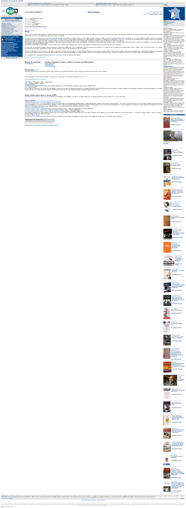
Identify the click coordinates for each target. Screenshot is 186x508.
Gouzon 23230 (153, 14)
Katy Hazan (174, 481)
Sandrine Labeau (176, 296)
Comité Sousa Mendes (177, 176)
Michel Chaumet (176, 242)
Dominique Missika (177, 229)
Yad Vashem (156, 11)
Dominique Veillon (177, 230)
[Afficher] (32, 30)
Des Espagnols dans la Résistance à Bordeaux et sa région (178, 365)
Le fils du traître (175, 165)
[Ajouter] (36, 70)
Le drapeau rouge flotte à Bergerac (179, 259)
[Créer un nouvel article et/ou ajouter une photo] (35, 26)
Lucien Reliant (33, 34)
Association (94, 500)
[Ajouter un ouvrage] (174, 492)
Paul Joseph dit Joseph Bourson (34, 86)
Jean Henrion (174, 455)
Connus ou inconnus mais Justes (34, 103)
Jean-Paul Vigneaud (177, 441)
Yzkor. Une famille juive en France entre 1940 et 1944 (178, 418)
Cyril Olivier (174, 243)
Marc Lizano (175, 204)
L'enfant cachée (176, 206)
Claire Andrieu (174, 349)
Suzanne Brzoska (50, 63)
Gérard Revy (174, 163)
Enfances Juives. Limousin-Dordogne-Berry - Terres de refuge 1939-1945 (178, 472)
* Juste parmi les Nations (7, 498)
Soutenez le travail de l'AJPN (12, 1)
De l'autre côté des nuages (33, 115)
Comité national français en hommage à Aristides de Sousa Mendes (43, 102)
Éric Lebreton (174, 308)
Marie (26, 34)
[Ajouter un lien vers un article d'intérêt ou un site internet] (49, 100)
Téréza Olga (181, 375)
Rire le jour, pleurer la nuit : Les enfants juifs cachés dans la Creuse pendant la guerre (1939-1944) (177, 485)
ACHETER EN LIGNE (176, 124)
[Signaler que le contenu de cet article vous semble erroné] (41, 125)
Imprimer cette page (12, 58)
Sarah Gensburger (176, 351)
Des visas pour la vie (177, 310)
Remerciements (101, 500)
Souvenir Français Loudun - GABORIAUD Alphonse (39, 108)
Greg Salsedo (175, 205)
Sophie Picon (174, 322)
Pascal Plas (175, 149)
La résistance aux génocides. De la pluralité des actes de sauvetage (177, 354)
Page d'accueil (3, 11)
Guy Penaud (175, 428)
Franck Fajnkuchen (176, 415)
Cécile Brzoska (49, 65)
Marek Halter (175, 269)
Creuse (165, 24)
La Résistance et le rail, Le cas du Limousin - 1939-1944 (178, 286)
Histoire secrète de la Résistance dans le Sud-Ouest (178, 431)
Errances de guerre (177, 152)
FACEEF (174, 362)
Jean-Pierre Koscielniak (177, 336)
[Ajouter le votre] (83, 76)
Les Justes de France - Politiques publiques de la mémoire (177, 120)
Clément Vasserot (168, 66)
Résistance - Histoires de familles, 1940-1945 (179, 233)
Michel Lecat (178, 257)
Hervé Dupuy (178, 255)
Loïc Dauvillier (175, 202)
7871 (161, 11)
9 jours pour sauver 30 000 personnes (178, 178)
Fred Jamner (28, 82)
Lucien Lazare (175, 388)
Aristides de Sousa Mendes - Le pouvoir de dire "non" (177, 192)
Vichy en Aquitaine (177, 337)
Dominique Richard (176, 164)
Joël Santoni (166, 142)
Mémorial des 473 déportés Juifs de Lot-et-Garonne (178, 299)
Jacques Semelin (175, 348)
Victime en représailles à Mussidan (35, 107)
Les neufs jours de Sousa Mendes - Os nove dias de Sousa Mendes (43, 111)
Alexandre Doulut (176, 295)
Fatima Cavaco (180, 377)
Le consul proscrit (181, 379)
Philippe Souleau (176, 335)
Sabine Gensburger (176, 117)
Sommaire (27, 30)
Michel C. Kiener (176, 151)
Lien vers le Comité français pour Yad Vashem (35, 57)
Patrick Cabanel (175, 216)
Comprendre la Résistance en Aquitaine (176, 246)
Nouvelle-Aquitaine (168, 22)
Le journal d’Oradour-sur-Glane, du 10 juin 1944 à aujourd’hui (178, 444)
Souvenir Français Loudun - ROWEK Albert (37, 110)
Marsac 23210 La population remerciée (36, 116)
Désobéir (165, 143)
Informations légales (86, 500)
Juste (27, 12)
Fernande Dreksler (30, 38)
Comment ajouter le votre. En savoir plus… (36, 79)
